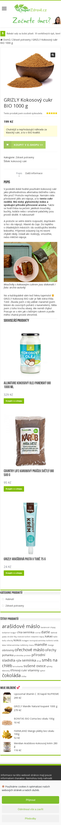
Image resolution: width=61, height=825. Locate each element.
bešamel (6, 632)
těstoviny (6, 670)
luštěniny (24, 645)
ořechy (50, 649)
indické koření (23, 636)
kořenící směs (52, 640)
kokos (17, 640)
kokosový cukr (19, 161)
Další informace (34, 173)
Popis (19, 173)
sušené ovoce (35, 665)
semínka (29, 660)
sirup (39, 661)
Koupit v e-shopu (14, 401)
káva (4, 645)
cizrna (37, 632)
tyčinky (49, 666)
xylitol (42, 670)
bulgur (13, 632)
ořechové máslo (29, 649)
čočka (23, 676)
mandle (40, 644)
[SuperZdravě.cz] (30, 8)
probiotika (18, 655)
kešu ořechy (7, 640)
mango (51, 645)
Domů (6, 39)
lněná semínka (13, 645)
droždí (10, 636)
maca (31, 645)
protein (27, 655)
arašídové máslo (21, 626)
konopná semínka (38, 640)
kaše (55, 636)
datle (45, 632)
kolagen (25, 640)
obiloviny (8, 650)
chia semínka (25, 632)
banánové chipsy (48, 627)
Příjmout (30, 799)
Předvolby (30, 818)
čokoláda (11, 675)
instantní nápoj (37, 636)
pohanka (7, 655)
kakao (49, 636)
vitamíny (33, 670)
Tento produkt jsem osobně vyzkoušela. (23, 113)
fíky (15, 636)
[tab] (19, 173)
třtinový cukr (18, 670)
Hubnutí (9, 599)
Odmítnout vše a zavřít (30, 809)
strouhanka (18, 666)
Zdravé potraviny (21, 39)
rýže (18, 660)
